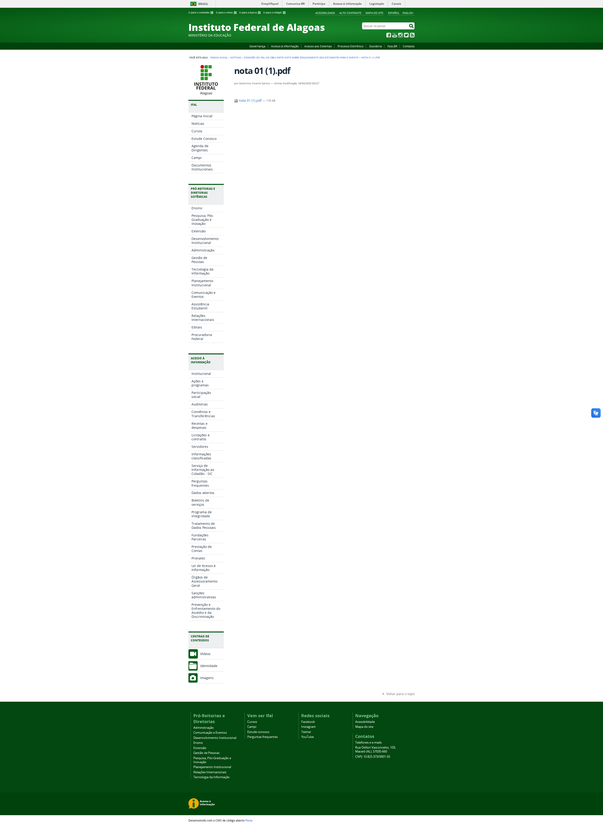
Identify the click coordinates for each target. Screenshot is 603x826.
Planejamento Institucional (212, 767)
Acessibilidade (325, 13)
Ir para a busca (249, 12)
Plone (249, 820)
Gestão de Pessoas (206, 753)
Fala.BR (392, 46)
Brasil (203, 4)
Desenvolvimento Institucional (214, 738)
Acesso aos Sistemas (318, 46)
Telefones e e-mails (368, 743)
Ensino (198, 743)
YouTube (394, 35)
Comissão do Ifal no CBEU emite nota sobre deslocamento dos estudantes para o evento (301, 57)
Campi (251, 727)
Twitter (406, 35)
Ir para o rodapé (274, 12)
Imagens (207, 678)
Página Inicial (219, 57)
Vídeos (205, 654)
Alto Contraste (350, 13)
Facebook (388, 35)
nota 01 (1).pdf (250, 100)
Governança (257, 46)
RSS (412, 35)
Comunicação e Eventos (210, 733)
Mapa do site (374, 13)
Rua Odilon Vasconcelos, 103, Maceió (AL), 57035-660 (375, 749)
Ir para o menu (226, 12)
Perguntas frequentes (262, 737)
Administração (203, 728)
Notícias (235, 57)
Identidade (208, 666)
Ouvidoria (375, 46)
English (408, 13)
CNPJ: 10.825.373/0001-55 (372, 757)
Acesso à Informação (285, 46)
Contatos (409, 46)
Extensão (199, 748)
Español (393, 13)
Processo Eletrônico (350, 46)
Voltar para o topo (400, 694)
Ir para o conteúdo (200, 12)
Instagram (400, 35)
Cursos (252, 722)
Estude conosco (258, 732)
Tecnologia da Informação (211, 777)
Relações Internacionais (209, 772)
